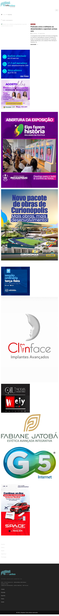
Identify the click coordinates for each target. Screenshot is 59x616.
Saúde (2, 602)
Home (4, 14)
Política (2, 547)
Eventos (3, 544)
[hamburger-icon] (56, 10)
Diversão (3, 592)
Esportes (3, 595)
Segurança (3, 553)
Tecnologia (3, 557)
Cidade (2, 589)
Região (2, 550)
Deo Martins (34, 33)
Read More (33, 44)
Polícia (33, 24)
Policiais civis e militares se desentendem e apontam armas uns (44, 29)
